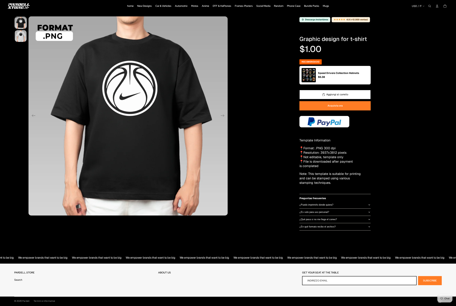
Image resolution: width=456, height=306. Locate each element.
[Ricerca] (430, 6)
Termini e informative (44, 301)
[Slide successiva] (224, 116)
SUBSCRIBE (430, 280)
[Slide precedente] (32, 116)
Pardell (25, 301)
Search (18, 279)
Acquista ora (335, 105)
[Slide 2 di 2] (21, 36)
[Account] (437, 6)
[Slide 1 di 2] (21, 23)
